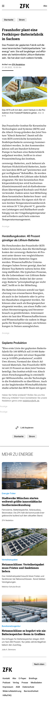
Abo (45, 6)
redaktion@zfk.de (31, 400)
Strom (22, 20)
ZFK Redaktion (18, 64)
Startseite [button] (24, 6)
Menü (3, 5)
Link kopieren (27, 427)
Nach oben (39, 664)
